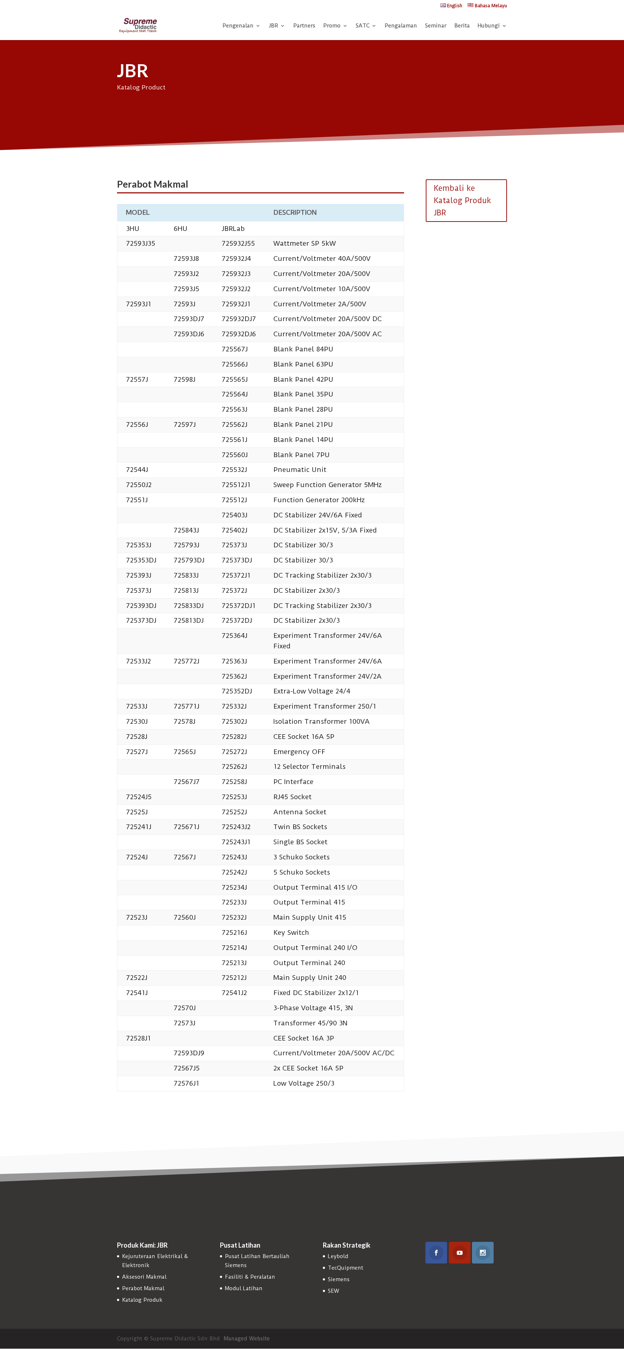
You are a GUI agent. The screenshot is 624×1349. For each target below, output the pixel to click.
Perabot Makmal (143, 1288)
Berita (462, 26)
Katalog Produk (142, 1300)
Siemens (339, 1279)
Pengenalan (238, 26)
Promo (332, 26)
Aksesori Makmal (144, 1277)
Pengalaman (401, 26)
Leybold (338, 1256)
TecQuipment (345, 1268)
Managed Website (247, 1338)
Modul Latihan (244, 1288)
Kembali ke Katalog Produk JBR (462, 200)
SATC (362, 26)
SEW (333, 1291)
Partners (304, 26)
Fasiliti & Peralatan (250, 1277)
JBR (273, 26)
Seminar (435, 26)
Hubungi (489, 26)
